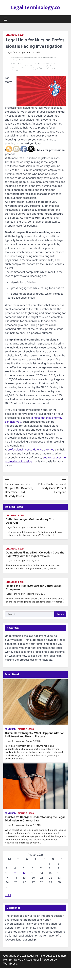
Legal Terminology (16, 52)
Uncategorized (15, 35)
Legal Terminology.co (35, 7)
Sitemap (61, 955)
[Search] (65, 19)
